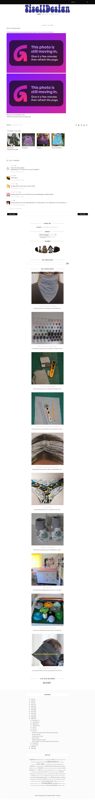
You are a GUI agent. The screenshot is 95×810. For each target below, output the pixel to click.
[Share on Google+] (87, 125)
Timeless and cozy (60, 781)
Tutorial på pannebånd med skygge (47, 668)
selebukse (46, 775)
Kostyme (33, 772)
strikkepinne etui (51, 779)
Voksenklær (54, 785)
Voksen (48, 785)
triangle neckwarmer (34, 783)
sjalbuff (48, 777)
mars (33, 731)
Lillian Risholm (15, 192)
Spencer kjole (35, 738)
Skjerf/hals (53, 777)
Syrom (36, 781)
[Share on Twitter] (79, 125)
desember (35, 720)
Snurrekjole (39, 779)
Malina (49, 772)
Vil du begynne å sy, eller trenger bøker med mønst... (45, 741)
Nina (12, 200)
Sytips (39, 781)
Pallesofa (50, 773)
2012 (32, 713)
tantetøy (47, 781)
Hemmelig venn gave (37, 736)
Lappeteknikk (41, 772)
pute (33, 775)
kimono (55, 770)
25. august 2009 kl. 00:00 (18, 205)
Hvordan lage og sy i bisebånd (47, 386)
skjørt (57, 777)
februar (34, 743)
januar (34, 745)
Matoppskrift (56, 772)
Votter (59, 785)
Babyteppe (48, 759)
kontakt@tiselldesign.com (50, 14)
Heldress (41, 768)
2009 (32, 718)
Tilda (55, 781)
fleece (62, 764)
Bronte (43, 762)
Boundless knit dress (60, 759)
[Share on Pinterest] (81, 125)
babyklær (39, 759)
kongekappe (60, 770)
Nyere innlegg (12, 214)
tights (52, 781)
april (33, 729)
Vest (40, 785)
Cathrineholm (34, 764)
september (35, 725)
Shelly (31, 777)
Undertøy (63, 783)
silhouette (40, 777)
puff (31, 775)
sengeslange (57, 775)
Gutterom (42, 766)
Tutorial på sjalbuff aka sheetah (47, 306)
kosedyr (64, 770)
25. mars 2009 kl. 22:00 (17, 180)
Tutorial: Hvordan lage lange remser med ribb (47, 427)
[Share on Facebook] (76, 125)
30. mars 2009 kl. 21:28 (17, 196)
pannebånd (56, 773)
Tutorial (55, 783)
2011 (32, 715)
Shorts (34, 777)
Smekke (63, 777)
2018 (32, 703)
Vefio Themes (56, 795)
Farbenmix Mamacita (56, 764)
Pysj (36, 775)
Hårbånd (64, 768)
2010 (32, 717)
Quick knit (39, 775)
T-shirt (42, 781)
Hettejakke (50, 768)
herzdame (46, 768)
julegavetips (51, 770)
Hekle (30, 768)
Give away (37, 766)
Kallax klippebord (47, 588)
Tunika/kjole (47, 783)
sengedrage (52, 775)
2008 (32, 746)
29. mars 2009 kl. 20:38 (17, 188)
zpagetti (63, 785)
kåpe (37, 772)
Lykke (12, 175)
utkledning (33, 785)
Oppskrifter (45, 773)
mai (33, 727)
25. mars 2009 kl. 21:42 (17, 172)
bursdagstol (61, 762)
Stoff (43, 779)
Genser (21, 125)
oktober (34, 724)
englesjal (48, 764)
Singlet (45, 777)
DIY (45, 764)
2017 (32, 704)
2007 (32, 748)
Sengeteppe (62, 775)
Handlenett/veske (49, 766)
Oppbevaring (40, 773)
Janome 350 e (44, 770)
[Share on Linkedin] (84, 125)
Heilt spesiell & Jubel (59, 766)
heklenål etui (35, 768)
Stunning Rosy (59, 779)
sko (60, 777)
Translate (52, 237)
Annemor (13, 184)
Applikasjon (15, 125)
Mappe (52, 772)
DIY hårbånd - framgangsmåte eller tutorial (47, 467)
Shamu (12, 165)
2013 (32, 711)
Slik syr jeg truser (47, 507)
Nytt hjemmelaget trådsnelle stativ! (47, 346)
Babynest (44, 759)
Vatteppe (37, 785)
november (35, 722)
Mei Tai (61, 772)
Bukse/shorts (53, 761)
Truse (40, 783)
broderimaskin (37, 762)
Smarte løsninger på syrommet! (47, 628)
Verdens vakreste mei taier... (39, 739)
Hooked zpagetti (57, 768)
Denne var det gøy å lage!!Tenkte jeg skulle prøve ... (45, 732)
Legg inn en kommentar (15, 208)
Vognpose (43, 785)
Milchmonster (33, 773)
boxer (32, 762)
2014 (32, 710)
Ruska (42, 775)
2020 (32, 699)
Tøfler (59, 783)
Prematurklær (62, 773)
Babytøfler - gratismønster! (47, 547)
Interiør (31, 770)
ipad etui (36, 770)
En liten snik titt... (36, 734)
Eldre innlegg (83, 214)
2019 (32, 701)
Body (53, 759)
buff (46, 762)
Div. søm (40, 764)
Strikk (46, 779)
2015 (32, 708)
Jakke (39, 770)
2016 (32, 706)
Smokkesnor (33, 779)
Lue (46, 772)
